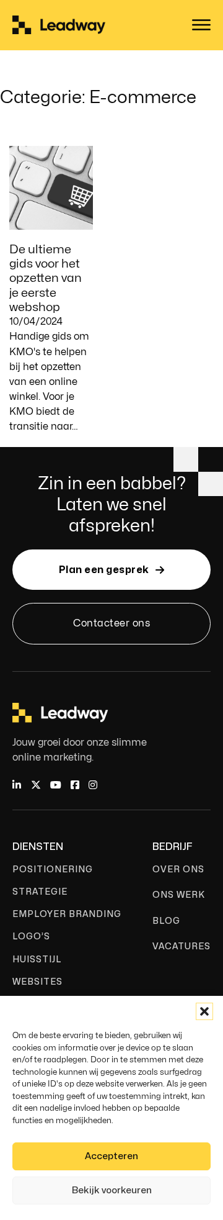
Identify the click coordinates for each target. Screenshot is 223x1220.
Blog (166, 921)
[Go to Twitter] (36, 785)
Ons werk (178, 895)
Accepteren (111, 1156)
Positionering (52, 869)
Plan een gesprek (104, 570)
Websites (37, 982)
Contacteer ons (111, 623)
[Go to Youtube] (55, 785)
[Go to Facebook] (75, 785)
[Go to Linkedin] (16, 785)
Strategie (40, 892)
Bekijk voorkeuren (112, 1190)
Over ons (178, 869)
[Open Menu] (201, 24)
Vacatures (181, 946)
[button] (204, 1011)
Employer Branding (66, 914)
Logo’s (31, 937)
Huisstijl (36, 960)
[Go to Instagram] (93, 785)
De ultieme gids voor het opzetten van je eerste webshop (45, 278)
